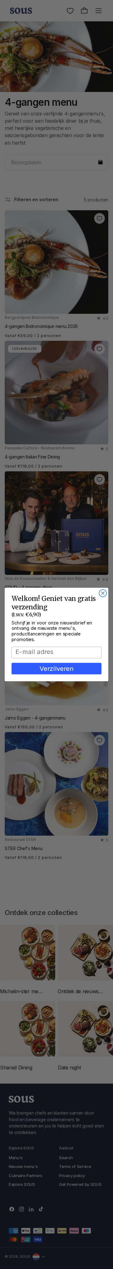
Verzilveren (57, 668)
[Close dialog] (103, 593)
